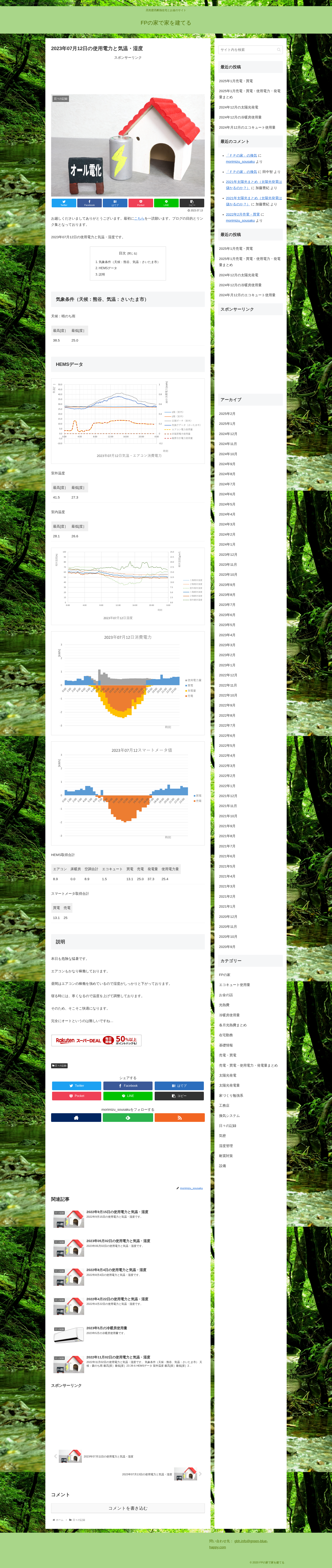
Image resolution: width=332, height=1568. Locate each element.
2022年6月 (227, 735)
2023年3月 (227, 645)
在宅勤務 (226, 1035)
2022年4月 (227, 756)
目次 (122, 253)
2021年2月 (227, 896)
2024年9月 (227, 464)
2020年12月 (228, 916)
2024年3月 (227, 524)
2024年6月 (227, 494)
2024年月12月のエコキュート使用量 (247, 127)
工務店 (224, 1105)
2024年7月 (227, 484)
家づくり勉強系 (231, 1095)
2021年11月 (228, 806)
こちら (139, 218)
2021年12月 (228, 796)
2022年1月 (227, 786)
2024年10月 (228, 454)
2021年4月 (227, 876)
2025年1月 (227, 424)
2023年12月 (228, 554)
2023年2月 (227, 655)
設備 (222, 1166)
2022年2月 (227, 776)
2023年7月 (227, 605)
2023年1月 (227, 665)
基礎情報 (226, 1045)
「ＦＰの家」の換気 (241, 155)
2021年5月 (227, 866)
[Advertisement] (128, 74)
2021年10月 (228, 816)
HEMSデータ (108, 268)
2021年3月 (227, 886)
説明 (102, 274)
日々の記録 (60, 1065)
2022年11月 (228, 685)
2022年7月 (227, 725)
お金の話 (226, 995)
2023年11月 (228, 564)
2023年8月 (227, 595)
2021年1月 (227, 906)
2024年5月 (227, 504)
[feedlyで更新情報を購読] (128, 1117)
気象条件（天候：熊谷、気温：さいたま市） (129, 262)
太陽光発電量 (229, 1085)
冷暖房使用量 (229, 1015)
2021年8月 (227, 836)
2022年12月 (228, 675)
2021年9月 (227, 826)
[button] (279, 49)
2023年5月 (227, 625)
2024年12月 (228, 434)
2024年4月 (227, 514)
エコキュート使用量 (234, 985)
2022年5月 (227, 746)
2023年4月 (227, 635)
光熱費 (224, 1005)
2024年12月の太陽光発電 (238, 107)
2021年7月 (227, 846)
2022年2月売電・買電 (243, 214)
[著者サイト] (76, 1117)
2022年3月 (227, 765)
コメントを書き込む (128, 1508)
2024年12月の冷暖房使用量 (240, 117)
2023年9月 (227, 584)
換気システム (229, 1115)
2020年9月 (227, 947)
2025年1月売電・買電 (236, 81)
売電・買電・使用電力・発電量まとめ (248, 1065)
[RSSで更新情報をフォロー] (180, 1117)
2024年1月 (227, 544)
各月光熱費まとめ (233, 1025)
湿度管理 (226, 1146)
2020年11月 (228, 927)
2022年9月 (227, 705)
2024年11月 (228, 444)
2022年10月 (228, 695)
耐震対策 (226, 1156)
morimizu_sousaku (240, 162)
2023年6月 (227, 615)
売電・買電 (227, 1055)
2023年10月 (228, 574)
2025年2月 (227, 414)
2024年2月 (227, 534)
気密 (222, 1136)
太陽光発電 (227, 1075)
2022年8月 (227, 715)
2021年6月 (227, 856)
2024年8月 (227, 474)
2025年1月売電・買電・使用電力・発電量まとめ (250, 94)
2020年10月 (228, 937)
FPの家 (224, 975)
